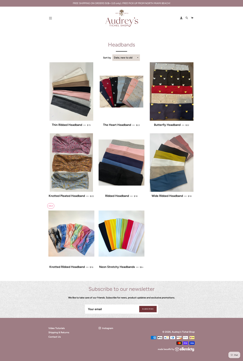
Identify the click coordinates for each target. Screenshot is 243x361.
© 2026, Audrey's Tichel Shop (178, 331)
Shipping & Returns (58, 332)
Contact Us (54, 336)
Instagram (107, 328)
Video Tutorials (56, 328)
